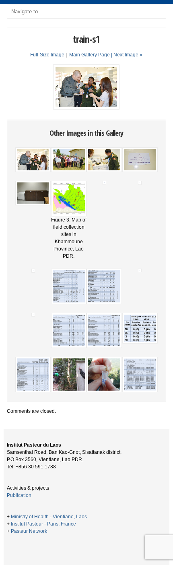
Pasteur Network (29, 531)
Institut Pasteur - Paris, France (43, 524)
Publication (19, 495)
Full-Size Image (47, 55)
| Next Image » (126, 55)
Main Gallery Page (89, 55)
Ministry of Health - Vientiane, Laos (49, 516)
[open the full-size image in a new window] (86, 108)
